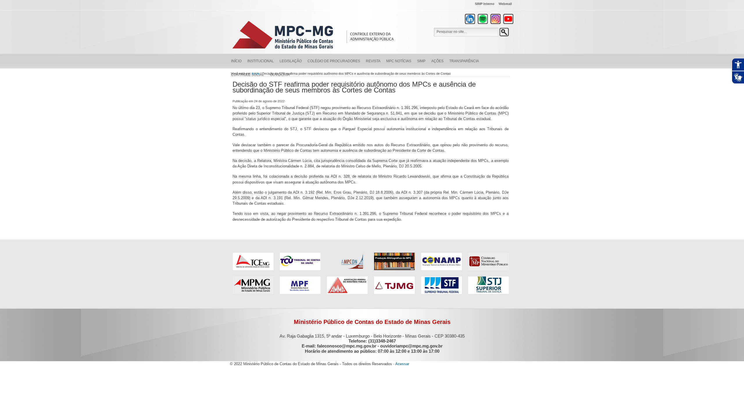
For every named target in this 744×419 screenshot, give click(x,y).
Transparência (464, 61)
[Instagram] (495, 19)
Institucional (260, 61)
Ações (437, 61)
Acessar (402, 364)
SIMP (421, 61)
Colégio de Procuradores (333, 61)
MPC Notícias (398, 61)
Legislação (291, 61)
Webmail (505, 4)
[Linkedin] (470, 19)
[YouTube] (508, 19)
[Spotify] (482, 19)
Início (236, 61)
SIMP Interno (484, 4)
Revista (373, 61)
